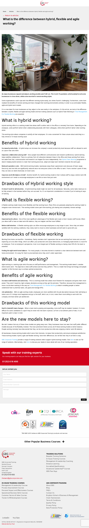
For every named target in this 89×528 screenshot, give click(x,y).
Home (4, 11)
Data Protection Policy (54, 508)
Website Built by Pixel (8, 524)
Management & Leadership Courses (14, 485)
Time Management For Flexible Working (43, 285)
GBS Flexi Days (51, 471)
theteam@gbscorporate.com (12, 478)
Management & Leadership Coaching (59, 461)
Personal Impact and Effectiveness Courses (17, 490)
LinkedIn (5, 518)
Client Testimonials (53, 498)
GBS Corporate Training (9, 340)
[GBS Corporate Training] (44, 5)
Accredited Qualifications (55, 466)
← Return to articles (10, 15)
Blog (48, 488)
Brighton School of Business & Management (62, 495)
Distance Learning (52, 464)
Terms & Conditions (53, 500)
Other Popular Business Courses (42, 441)
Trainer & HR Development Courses (14, 498)
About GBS (50, 485)
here (72, 340)
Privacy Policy (51, 505)
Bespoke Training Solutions (56, 456)
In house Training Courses (55, 459)
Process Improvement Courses (13, 488)
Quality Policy (51, 503)
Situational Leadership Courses (58, 469)
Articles (11, 11)
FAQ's (48, 490)
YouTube (16, 518)
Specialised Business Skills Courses (15, 493)
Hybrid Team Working (69, 159)
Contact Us (50, 493)
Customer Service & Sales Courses (14, 495)
